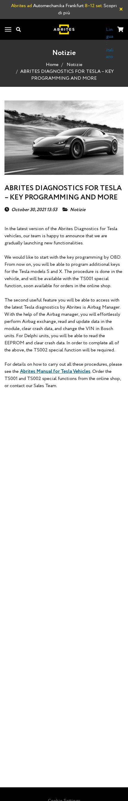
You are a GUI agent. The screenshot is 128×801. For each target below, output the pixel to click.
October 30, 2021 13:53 (34, 210)
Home (52, 64)
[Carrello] (120, 29)
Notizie (74, 64)
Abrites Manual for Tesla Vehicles (55, 371)
